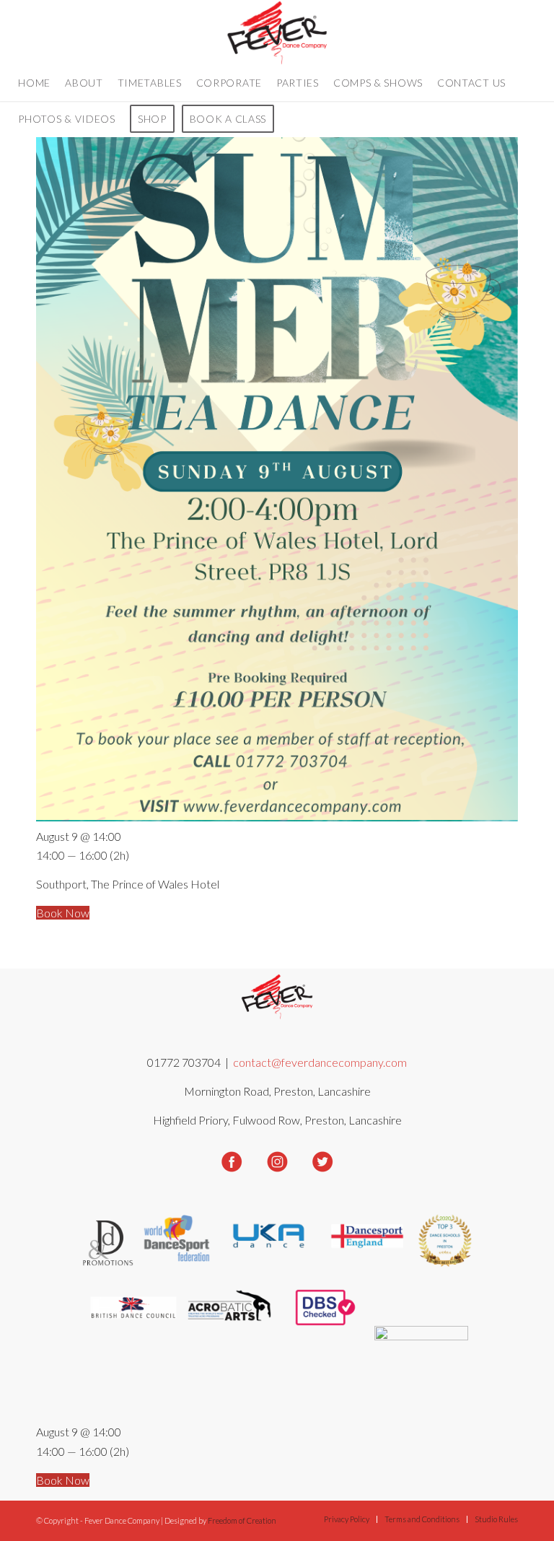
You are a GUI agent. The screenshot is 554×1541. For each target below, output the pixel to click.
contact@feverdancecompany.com (320, 1062)
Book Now (62, 913)
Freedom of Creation (242, 1520)
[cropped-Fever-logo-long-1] (277, 32)
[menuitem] (34, 83)
